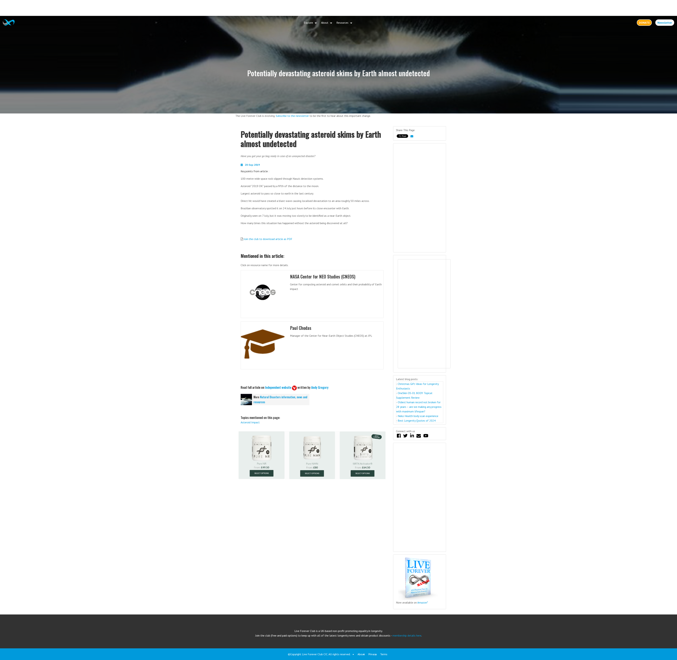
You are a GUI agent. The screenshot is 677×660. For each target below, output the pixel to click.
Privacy (372, 654)
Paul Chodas (300, 328)
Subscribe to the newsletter (292, 116)
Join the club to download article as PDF (268, 239)
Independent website (278, 387)
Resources (342, 22)
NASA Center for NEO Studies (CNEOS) (322, 276)
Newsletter (664, 22)
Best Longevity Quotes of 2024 (417, 420)
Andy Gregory (319, 387)
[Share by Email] (411, 136)
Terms (383, 654)
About (324, 22)
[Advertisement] (338, 8)
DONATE (644, 22)
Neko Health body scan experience (418, 416)
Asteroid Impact (250, 422)
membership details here (406, 635)
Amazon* (422, 602)
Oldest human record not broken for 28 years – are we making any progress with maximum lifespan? (418, 406)
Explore (308, 22)
